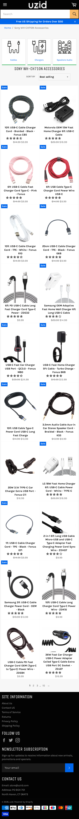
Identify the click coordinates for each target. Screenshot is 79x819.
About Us (7, 703)
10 (43, 685)
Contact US (8, 707)
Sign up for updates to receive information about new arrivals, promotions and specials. (37, 757)
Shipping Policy (11, 725)
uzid (11, 802)
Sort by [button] (30, 76)
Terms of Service (11, 712)
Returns (6, 716)
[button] (14, 138)
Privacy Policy (10, 721)
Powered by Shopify (23, 802)
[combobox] (39, 14)
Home (7, 27)
